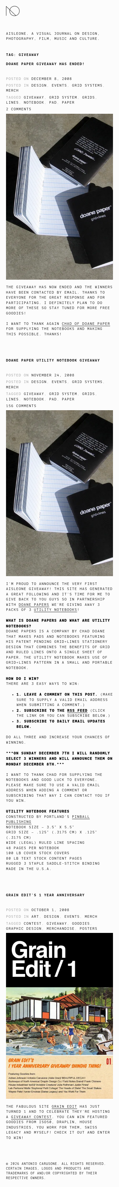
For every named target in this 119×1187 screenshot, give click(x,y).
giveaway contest (31, 1117)
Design (39, 85)
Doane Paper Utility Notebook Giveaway (53, 360)
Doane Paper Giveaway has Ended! (45, 64)
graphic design (24, 929)
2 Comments (18, 109)
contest (33, 924)
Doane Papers (34, 605)
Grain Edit (64, 1107)
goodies (81, 924)
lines (12, 102)
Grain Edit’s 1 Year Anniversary (45, 895)
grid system (63, 97)
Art (35, 917)
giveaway (34, 97)
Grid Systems (87, 85)
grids (88, 97)
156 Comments (21, 406)
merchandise (61, 929)
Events (59, 85)
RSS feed (77, 710)
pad (53, 102)
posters (88, 929)
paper (68, 102)
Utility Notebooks (55, 610)
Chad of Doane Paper (86, 324)
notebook (34, 102)
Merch (12, 90)
